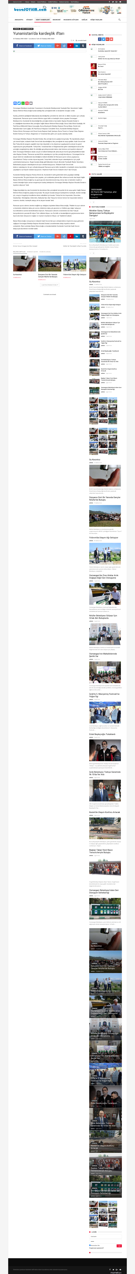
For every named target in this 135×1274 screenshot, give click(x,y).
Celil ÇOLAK (101, 56)
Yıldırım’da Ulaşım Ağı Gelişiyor (74, 275)
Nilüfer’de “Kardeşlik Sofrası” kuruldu (74, 245)
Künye (27, 2)
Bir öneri (101, 66)
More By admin (32, 252)
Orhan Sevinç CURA (104, 133)
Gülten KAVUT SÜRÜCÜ (105, 95)
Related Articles (19, 252)
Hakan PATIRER (102, 103)
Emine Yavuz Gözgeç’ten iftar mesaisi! (25, 245)
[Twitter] (113, 2)
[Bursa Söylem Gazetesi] (30, 5)
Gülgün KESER (102, 87)
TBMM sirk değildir (104, 166)
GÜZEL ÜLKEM (102, 159)
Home (14, 26)
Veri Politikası (75, 2)
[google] (58, 45)
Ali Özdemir (101, 49)
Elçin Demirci (102, 72)
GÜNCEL (20, 26)
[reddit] (64, 45)
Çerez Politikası (41, 2)
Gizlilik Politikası (52, 2)
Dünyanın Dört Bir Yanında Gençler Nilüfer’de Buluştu (47, 276)
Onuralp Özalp (102, 126)
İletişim (33, 2)
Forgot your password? (96, 1248)
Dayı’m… (100, 128)
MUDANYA (101, 112)
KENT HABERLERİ (27, 29)
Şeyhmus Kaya (102, 156)
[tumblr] (83, 45)
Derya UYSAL (102, 64)
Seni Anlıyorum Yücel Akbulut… (108, 151)
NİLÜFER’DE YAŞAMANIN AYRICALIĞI (109, 135)
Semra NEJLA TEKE (103, 149)
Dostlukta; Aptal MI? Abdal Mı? (107, 51)
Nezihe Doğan (102, 118)
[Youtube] (120, 2)
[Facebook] (109, 2)
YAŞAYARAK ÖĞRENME (105, 97)
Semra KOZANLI (103, 141)
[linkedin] (77, 45)
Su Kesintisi (17, 275)
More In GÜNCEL (45, 252)
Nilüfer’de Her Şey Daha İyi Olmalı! (109, 59)
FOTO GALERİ (96, 189)
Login (119, 1246)
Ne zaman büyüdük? (104, 74)
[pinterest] (70, 45)
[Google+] (116, 2)
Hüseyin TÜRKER (103, 110)
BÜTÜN (100, 89)
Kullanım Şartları (64, 2)
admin (91, 284)
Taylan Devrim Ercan (104, 164)
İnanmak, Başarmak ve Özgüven (108, 143)
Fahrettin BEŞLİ (102, 80)
